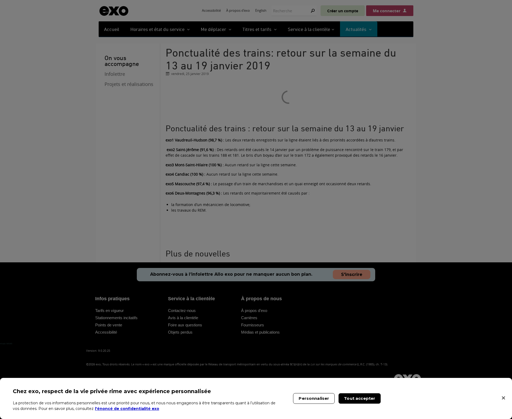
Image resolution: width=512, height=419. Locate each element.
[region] (256, 398)
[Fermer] (503, 398)
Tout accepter (359, 398)
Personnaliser (314, 398)
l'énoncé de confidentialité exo (127, 408)
